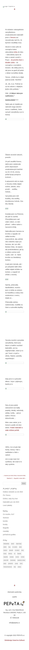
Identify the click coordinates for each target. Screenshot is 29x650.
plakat (5, 563)
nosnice (17, 556)
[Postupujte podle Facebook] (13, 627)
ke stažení (17, 550)
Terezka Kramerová (8, 566)
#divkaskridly (6, 543)
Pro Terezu (6, 495)
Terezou (13, 37)
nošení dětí (6, 560)
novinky (22, 556)
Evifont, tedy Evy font (10, 498)
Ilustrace (6, 518)
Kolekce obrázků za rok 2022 (13, 492)
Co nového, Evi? (8, 514)
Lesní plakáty (7, 505)
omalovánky (12, 560)
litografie (6, 528)
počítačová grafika (9, 534)
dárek (20, 547)
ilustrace (5, 550)
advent (12, 543)
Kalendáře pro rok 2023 (11, 502)
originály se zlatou (21, 560)
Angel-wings (18, 543)
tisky (15, 566)
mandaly (6, 531)
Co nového (14, 547)
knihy (15, 52)
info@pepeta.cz (14, 623)
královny (10, 553)
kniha (22, 550)
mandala (11, 556)
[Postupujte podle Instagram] (16, 627)
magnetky (6, 556)
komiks (5, 521)
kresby (5, 524)
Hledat (23, 483)
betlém (5, 547)
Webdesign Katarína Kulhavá (15, 640)
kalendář (11, 550)
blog (9, 547)
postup (16, 563)
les (14, 553)
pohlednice (10, 563)
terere (21, 563)
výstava (19, 566)
